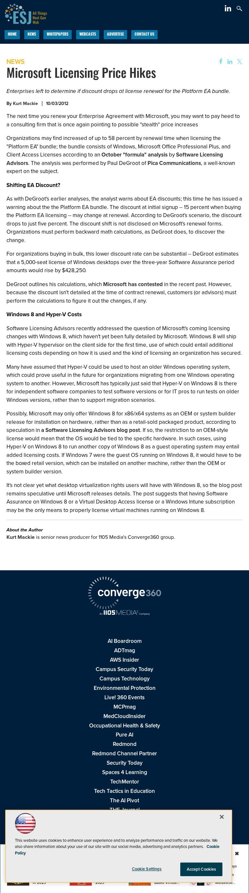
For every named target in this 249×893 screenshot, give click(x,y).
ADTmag (124, 650)
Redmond (124, 744)
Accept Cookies (201, 869)
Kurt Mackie (25, 103)
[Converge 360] (124, 594)
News (32, 35)
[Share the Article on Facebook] (218, 62)
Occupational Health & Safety (124, 726)
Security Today (125, 763)
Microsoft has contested (133, 284)
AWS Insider (124, 660)
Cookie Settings (147, 869)
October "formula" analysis (134, 155)
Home (12, 35)
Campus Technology (125, 679)
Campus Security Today (124, 669)
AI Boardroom (125, 641)
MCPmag (124, 707)
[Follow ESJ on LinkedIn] (229, 9)
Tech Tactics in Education (124, 791)
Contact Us (144, 35)
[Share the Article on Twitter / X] (239, 62)
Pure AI (124, 735)
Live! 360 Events (124, 697)
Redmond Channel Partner (124, 753)
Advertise (115, 35)
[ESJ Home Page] (23, 13)
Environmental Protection (125, 688)
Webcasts (87, 35)
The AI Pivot (124, 800)
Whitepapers (57, 35)
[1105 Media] (124, 613)
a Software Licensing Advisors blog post (90, 430)
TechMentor (124, 782)
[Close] (222, 817)
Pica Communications (174, 163)
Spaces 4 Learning (124, 772)
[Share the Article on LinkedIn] (228, 62)
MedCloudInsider (124, 716)
